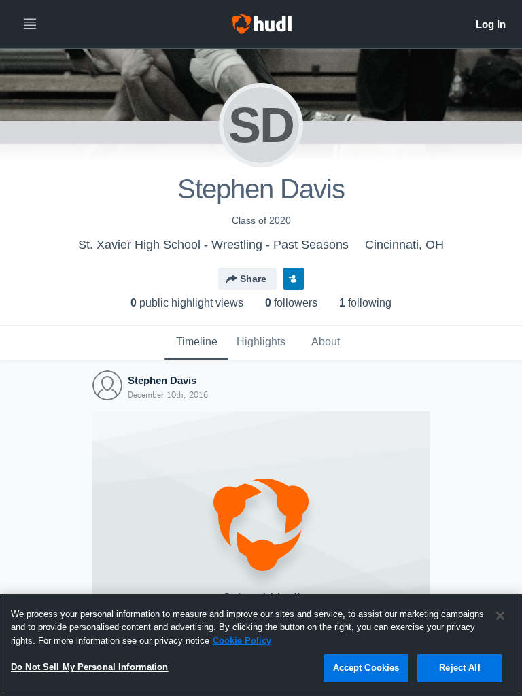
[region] (261, 645)
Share (253, 278)
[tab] (196, 343)
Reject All (459, 668)
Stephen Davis (162, 380)
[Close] (500, 616)
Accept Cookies (366, 668)
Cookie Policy (242, 641)
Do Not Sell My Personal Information (90, 667)
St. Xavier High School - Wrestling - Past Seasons (213, 244)
